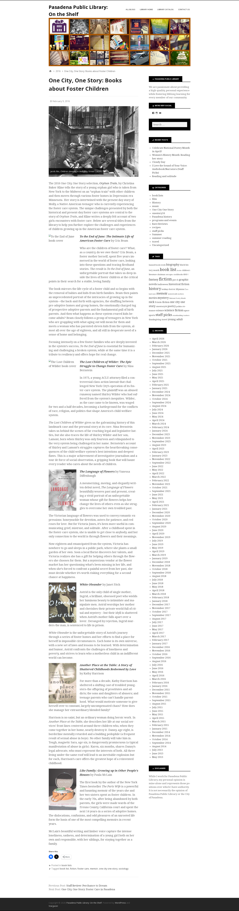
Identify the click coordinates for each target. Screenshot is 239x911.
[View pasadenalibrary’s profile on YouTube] (160, 113)
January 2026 (159, 349)
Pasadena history (162, 216)
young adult (175, 319)
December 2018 (161, 562)
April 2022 (158, 473)
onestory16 (158, 213)
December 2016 (161, 647)
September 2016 (161, 657)
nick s (153, 302)
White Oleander (91, 584)
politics (179, 306)
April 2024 (158, 420)
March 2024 (159, 423)
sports (152, 315)
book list (64, 868)
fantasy (153, 279)
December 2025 (161, 352)
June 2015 (157, 711)
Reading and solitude (164, 176)
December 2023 (161, 434)
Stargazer (53, 905)
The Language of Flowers (97, 471)
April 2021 (158, 501)
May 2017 (157, 629)
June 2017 (157, 625)
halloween (163, 284)
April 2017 (158, 632)
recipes (156, 227)
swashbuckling (177, 315)
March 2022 (159, 476)
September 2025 (161, 363)
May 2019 (157, 547)
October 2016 (159, 654)
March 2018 (159, 594)
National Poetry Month (177, 298)
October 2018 (159, 569)
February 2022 (160, 480)
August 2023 (159, 445)
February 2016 (160, 682)
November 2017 (161, 608)
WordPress (120, 902)
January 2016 (159, 686)
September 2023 (161, 441)
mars (154, 294)
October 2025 (159, 359)
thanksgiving (155, 319)
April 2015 (158, 718)
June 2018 (157, 583)
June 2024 (157, 413)
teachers (186, 315)
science (160, 310)
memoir (94, 868)
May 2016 (157, 672)
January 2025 (159, 388)
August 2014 (159, 746)
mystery (163, 297)
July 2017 (157, 622)
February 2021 (160, 505)
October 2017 (159, 611)
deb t (185, 274)
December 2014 (161, 732)
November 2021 (161, 484)
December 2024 (161, 391)
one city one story (108, 868)
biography (172, 264)
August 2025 (159, 367)
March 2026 (159, 342)
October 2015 (159, 696)
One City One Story (163, 209)
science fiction (173, 310)
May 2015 (157, 714)
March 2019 (159, 555)
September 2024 (161, 402)
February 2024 (160, 427)
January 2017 (159, 643)
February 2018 (160, 597)
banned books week (157, 265)
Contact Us (184, 9)
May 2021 (157, 498)
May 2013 (157, 757)
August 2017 (159, 618)
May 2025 (157, 377)
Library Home (146, 9)
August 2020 (159, 526)
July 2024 (157, 409)
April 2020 (158, 533)
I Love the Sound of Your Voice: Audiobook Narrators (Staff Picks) (169, 169)
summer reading (161, 238)
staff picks (158, 231)
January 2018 (159, 601)
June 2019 (157, 544)
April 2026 (158, 338)
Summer (157, 234)
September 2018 (161, 572)
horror (172, 289)
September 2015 (161, 700)
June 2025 (157, 374)
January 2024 (159, 430)
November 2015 (161, 693)
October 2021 (159, 487)
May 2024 (157, 416)
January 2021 (159, 508)
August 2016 (159, 661)
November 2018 (161, 565)
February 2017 (160, 640)
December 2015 (161, 689)
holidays (165, 289)
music (155, 206)
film (154, 199)
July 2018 (157, 579)
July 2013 (157, 749)
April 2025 (158, 381)
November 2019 (161, 537)
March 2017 (159, 636)
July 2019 (157, 540)
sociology (123, 868)
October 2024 (159, 398)
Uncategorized (160, 245)
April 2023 (158, 448)
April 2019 (158, 551)
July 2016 (157, 664)
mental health (172, 294)
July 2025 (157, 370)
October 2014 (159, 739)
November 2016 (161, 650)
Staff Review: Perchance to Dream (86, 885)
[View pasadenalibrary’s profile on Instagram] (157, 113)
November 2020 (161, 515)
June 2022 (157, 466)
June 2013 (157, 753)
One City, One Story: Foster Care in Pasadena (88, 889)
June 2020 (157, 530)
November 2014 (161, 735)
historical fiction (179, 284)
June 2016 (157, 668)
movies (153, 298)
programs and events (164, 220)
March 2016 (159, 679)
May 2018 (157, 586)
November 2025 (161, 356)
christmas (161, 274)
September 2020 (161, 523)
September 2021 (161, 491)
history (155, 289)
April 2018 (158, 590)
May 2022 (157, 469)
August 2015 (159, 703)
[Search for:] (169, 124)
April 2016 (158, 675)
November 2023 (161, 438)
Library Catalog (165, 9)
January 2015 (159, 728)
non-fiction (163, 302)
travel (155, 241)
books (179, 270)
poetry (172, 306)
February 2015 (160, 725)
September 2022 (161, 462)
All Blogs (130, 9)
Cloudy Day (158, 162)
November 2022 (161, 459)
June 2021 (157, 494)
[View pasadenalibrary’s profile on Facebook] (153, 113)
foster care (83, 868)
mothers (181, 294)
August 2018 (159, 576)
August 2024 (159, 406)
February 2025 (160, 384)
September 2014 (161, 742)
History (156, 202)
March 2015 (159, 721)
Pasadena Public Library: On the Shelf (84, 902)
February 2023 (160, 452)
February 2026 (160, 345)
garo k (175, 280)
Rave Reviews (160, 223)
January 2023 (159, 455)
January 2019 (159, 558)
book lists (67, 865)
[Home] (50, 71)
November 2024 (161, 395)
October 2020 (159, 519)
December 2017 (161, 604)
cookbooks (178, 274)
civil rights (169, 275)
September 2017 (161, 615)
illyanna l (181, 289)
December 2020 (161, 512)
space (186, 310)
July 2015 (157, 707)
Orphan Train (108, 183)
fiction (73, 868)
